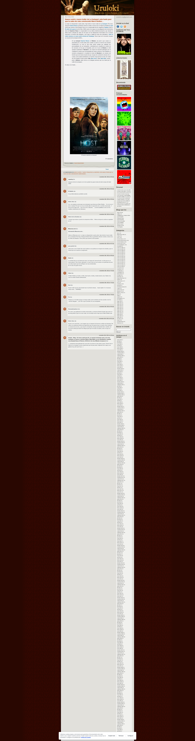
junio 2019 (119, 449)
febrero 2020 (119, 438)
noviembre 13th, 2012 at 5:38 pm (106, 214)
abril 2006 (119, 678)
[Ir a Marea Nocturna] (124, 154)
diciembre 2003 (120, 719)
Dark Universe (120, 273)
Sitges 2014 (119, 307)
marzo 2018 (119, 471)
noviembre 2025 (120, 352)
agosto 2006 (119, 673)
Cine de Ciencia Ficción (79, 163)
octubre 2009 (119, 618)
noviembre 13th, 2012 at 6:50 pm (106, 255)
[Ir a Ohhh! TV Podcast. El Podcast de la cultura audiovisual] (124, 110)
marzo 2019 (119, 454)
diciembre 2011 (120, 580)
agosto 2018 (119, 464)
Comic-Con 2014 (120, 259)
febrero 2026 (119, 348)
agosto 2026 (119, 339)
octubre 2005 (119, 687)
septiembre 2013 (120, 549)
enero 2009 (119, 631)
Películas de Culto (120, 225)
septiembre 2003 (120, 723)
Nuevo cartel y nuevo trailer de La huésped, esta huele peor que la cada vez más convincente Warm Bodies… (88, 20)
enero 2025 (119, 367)
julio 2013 (119, 552)
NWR (118, 295)
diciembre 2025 (120, 351)
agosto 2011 (119, 586)
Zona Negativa (120, 226)
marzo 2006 (119, 680)
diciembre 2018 (120, 458)
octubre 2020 (119, 426)
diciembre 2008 (120, 632)
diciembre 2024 (120, 368)
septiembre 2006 (120, 671)
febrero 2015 (119, 525)
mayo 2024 (119, 374)
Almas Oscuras (120, 212)
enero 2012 (119, 578)
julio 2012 (119, 570)
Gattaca (106, 27)
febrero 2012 (119, 577)
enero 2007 (119, 665)
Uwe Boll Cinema (120, 321)
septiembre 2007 (120, 654)
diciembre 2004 (120, 702)
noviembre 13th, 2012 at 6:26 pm (106, 226)
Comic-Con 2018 (120, 265)
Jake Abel (103, 58)
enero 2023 (119, 390)
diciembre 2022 (120, 391)
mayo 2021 (119, 416)
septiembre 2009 (120, 619)
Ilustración (119, 285)
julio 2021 (119, 413)
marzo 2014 (119, 541)
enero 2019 (119, 457)
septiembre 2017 (120, 480)
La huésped (104, 23)
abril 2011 (119, 591)
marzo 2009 (119, 628)
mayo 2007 (119, 660)
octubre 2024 (119, 370)
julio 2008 (119, 639)
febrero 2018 (119, 473)
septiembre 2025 (120, 355)
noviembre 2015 (120, 512)
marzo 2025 (119, 364)
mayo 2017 (119, 486)
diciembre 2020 (120, 423)
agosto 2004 (119, 707)
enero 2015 (119, 526)
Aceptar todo (111, 735)
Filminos (118, 279)
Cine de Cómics (120, 238)
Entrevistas (119, 276)
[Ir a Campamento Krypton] (124, 125)
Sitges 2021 (119, 317)
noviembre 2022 (120, 393)
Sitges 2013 (119, 305)
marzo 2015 (119, 523)
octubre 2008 (119, 635)
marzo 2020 (119, 436)
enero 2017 (119, 491)
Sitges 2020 (119, 315)
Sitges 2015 (119, 308)
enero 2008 (119, 648)
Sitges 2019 (119, 314)
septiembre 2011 (120, 584)
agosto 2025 (119, 357)
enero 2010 (119, 613)
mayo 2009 (119, 625)
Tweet (107, 169)
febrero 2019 (119, 455)
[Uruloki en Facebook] (118, 27)
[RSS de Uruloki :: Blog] (125, 27)
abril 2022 (119, 400)
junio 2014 (119, 536)
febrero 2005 (119, 699)
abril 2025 (119, 362)
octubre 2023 (119, 383)
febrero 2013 (119, 560)
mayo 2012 (119, 573)
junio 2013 (119, 554)
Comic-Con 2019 (120, 266)
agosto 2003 (119, 725)
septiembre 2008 (120, 636)
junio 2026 (119, 342)
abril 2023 (119, 389)
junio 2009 (119, 623)
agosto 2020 (119, 429)
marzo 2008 (119, 645)
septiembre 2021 (120, 410)
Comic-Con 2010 (120, 253)
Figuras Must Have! (120, 278)
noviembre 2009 (120, 616)
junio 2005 (119, 693)
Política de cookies (86, 737)
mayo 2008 (119, 642)
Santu (69, 258)
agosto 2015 (119, 516)
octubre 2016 (119, 496)
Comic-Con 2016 (120, 262)
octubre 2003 (119, 722)
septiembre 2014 (120, 532)
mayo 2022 (119, 399)
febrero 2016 (119, 507)
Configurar (130, 735)
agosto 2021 (119, 412)
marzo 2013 (119, 558)
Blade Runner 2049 (120, 234)
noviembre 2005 (120, 686)
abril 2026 (119, 345)
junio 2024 (119, 373)
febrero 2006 (119, 681)
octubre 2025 (119, 354)
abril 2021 (119, 418)
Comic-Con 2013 (120, 257)
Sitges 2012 (119, 304)
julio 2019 (119, 448)
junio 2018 (119, 467)
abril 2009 (119, 626)
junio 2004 (119, 710)
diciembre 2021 (120, 406)
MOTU (118, 294)
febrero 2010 (119, 612)
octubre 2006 (119, 670)
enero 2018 (119, 474)
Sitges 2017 (119, 311)
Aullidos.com (119, 213)
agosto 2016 (119, 499)
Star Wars (119, 318)
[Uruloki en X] (121, 27)
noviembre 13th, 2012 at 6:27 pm (106, 243)
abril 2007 (119, 661)
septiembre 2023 (120, 384)
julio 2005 (119, 691)
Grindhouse (119, 283)
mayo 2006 (119, 677)
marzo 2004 (119, 715)
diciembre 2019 (120, 441)
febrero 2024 (119, 378)
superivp (70, 179)
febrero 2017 (119, 490)
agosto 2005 (119, 690)
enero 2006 (119, 683)
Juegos (118, 288)
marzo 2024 (119, 377)
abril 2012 (119, 574)
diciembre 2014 (120, 528)
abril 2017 (119, 487)
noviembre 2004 (120, 703)
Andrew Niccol (74, 25)
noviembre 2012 (120, 564)
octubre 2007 (119, 652)
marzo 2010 (119, 610)
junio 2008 (119, 641)
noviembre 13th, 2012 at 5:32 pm (106, 188)
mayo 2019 (119, 451)
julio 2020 (119, 431)
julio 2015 (119, 518)
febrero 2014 (119, 542)
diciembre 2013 (120, 545)
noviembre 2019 (120, 442)
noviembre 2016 (120, 494)
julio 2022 (119, 397)
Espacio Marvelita (120, 219)
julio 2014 (119, 535)
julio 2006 (119, 674)
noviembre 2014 (120, 529)
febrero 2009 (119, 629)
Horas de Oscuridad (121, 221)
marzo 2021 (119, 419)
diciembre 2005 (120, 684)
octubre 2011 (119, 583)
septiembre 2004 (120, 706)
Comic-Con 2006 (120, 247)
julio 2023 (119, 386)
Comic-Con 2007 (120, 249)
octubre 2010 (119, 600)
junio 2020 (119, 432)
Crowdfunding (119, 270)
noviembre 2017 (120, 477)
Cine (118, 237)
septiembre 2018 (120, 462)
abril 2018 (119, 470)
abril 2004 (119, 713)
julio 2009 (119, 622)
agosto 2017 (119, 481)
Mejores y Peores (120, 292)
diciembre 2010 (120, 597)
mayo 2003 (119, 729)
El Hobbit (118, 275)
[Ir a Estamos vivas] (124, 139)
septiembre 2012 (120, 567)
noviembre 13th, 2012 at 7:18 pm (106, 282)
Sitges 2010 (119, 301)
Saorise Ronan (85, 41)
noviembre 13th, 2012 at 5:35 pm (106, 199)
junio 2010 (119, 606)
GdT (118, 282)
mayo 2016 (119, 503)
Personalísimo (119, 298)
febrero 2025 (119, 365)
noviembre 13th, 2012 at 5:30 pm (106, 176)
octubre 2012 (119, 565)
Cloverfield (119, 246)
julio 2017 (119, 483)
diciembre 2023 (120, 381)
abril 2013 (119, 557)
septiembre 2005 (120, 689)
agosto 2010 (119, 603)
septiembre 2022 (120, 394)
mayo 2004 (119, 712)
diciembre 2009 (120, 615)
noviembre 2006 (120, 668)
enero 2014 (119, 544)
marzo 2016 (119, 506)
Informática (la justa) (121, 286)
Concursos (119, 269)
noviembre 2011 (120, 581)
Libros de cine (119, 289)
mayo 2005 (119, 694)
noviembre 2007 (120, 651)
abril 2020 (119, 435)
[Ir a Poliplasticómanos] (124, 183)
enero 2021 (119, 422)
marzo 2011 (119, 593)
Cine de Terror (119, 243)
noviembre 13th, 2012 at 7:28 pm (106, 294)
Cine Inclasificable (120, 244)
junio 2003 (119, 728)
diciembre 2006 (120, 667)
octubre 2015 (119, 513)
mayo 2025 (119, 361)
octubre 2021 (119, 409)
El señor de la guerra (70, 29)
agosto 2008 (119, 638)
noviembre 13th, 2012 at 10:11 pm (106, 318)
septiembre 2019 (120, 445)
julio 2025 (119, 358)
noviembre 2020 (120, 425)
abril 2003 (119, 731)
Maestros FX (119, 291)
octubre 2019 (119, 444)
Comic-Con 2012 (120, 256)
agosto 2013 (119, 551)
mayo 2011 (119, 590)
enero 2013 (119, 561)
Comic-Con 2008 (120, 250)
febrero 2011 (119, 594)
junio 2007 (119, 658)
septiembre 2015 (120, 515)
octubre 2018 (119, 461)
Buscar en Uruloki (122, 326)
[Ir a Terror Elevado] (124, 169)
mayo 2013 (119, 555)
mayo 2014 (119, 538)
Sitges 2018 (119, 312)
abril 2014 (119, 539)
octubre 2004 (119, 705)
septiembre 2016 (120, 497)
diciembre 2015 (120, 510)
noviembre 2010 (120, 599)
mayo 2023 (119, 387)
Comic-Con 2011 (120, 254)
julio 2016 (119, 500)
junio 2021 (119, 415)
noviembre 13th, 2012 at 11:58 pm (106, 335)
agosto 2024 (119, 371)
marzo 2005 (119, 697)
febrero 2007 (119, 664)
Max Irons (94, 58)
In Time (111, 25)
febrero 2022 (119, 403)
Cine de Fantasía (120, 241)
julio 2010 (119, 605)
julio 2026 (119, 341)
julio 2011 (119, 587)
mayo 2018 (119, 468)
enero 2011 (119, 596)
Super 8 (118, 320)
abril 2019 (119, 452)
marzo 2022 (119, 402)
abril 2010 (119, 609)
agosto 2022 (119, 396)
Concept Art (119, 267)
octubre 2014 (119, 531)
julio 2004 (119, 709)
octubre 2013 (119, 548)
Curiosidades (119, 272)
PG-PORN (119, 299)
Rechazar (121, 735)
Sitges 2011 (119, 302)
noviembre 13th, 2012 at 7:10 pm (106, 270)
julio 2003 (119, 726)
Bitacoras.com (72, 228)
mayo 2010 (119, 607)
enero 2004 (119, 718)
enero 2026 (119, 349)
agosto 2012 (119, 568)
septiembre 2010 (120, 602)
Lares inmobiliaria (120, 222)
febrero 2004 (119, 716)
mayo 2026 (119, 344)
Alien (118, 233)
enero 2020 (119, 439)
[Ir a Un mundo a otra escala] (124, 89)
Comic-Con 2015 (120, 260)
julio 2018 (119, 465)
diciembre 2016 (120, 493)
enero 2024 (119, 380)
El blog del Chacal (120, 218)
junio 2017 (119, 484)
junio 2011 (119, 589)
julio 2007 (119, 657)
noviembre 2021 (120, 407)
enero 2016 (119, 509)
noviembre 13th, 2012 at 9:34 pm (106, 306)
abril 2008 (119, 644)
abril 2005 (119, 696)
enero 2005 (119, 700)
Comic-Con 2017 (120, 263)
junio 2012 (119, 571)
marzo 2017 (119, 489)
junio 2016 (119, 502)
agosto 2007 (119, 655)
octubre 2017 (119, 478)
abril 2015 (119, 522)
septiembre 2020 (120, 428)
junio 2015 (119, 519)
